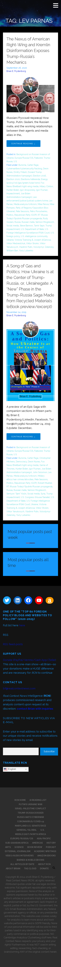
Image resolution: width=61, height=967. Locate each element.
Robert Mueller (45, 483)
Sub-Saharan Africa (16, 843)
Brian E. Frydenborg (16, 71)
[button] (56, 5)
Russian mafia (28, 222)
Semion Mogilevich (45, 222)
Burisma (22, 165)
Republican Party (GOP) (25, 215)
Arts (8, 847)
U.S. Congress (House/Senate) (35, 497)
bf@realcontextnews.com (19, 688)
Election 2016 (39, 176)
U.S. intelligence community (34, 236)
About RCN (44, 864)
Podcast (51, 847)
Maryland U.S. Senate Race (30, 826)
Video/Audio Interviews (19, 855)
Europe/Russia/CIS (24, 158)
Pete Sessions (22, 211)
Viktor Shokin (32, 243)
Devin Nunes (34, 461)
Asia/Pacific (44, 838)
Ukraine (10, 240)
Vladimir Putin (25, 247)
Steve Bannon (26, 225)
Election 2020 (13, 179)
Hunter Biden (13, 190)
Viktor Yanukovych (15, 511)
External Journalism (17, 851)
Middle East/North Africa (30, 834)
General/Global (26, 830)
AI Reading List (37, 800)
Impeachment (13, 193)
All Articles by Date (22, 864)
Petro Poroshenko (38, 211)
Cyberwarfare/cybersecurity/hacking (24, 168)
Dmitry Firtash (20, 172)
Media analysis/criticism (25, 204)
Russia (18, 222)
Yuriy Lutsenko (26, 250)
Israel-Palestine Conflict (30, 808)
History (51, 843)
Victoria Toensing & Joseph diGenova (33, 240)
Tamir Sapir (39, 225)
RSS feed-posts (13, 644)
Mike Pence (43, 204)
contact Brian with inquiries (35, 708)
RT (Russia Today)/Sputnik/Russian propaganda (29, 486)
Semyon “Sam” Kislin (16, 493)
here (22, 625)
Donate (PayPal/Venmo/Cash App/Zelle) (29, 659)
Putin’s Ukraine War (30, 804)
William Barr (12, 250)
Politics (10, 215)
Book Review (34, 847)
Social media (13, 225)
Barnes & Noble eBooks (30, 860)
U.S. (15, 161)
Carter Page (32, 165)
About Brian (13, 868)
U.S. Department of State (32, 229)
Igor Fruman (42, 190)
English (11, 769)
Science (19, 847)
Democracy (21, 461)
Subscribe (49, 751)
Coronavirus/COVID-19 (30, 821)
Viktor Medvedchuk (16, 243)
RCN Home (20, 800)
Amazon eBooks (46, 855)
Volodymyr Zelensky (43, 247)
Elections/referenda (30, 179)
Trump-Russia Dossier (31, 813)
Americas (37, 843)
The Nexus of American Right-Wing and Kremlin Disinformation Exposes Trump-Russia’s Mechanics (28, 51)
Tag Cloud (30, 868)
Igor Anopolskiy (27, 190)
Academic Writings (45, 851)
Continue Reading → (23, 143)
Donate (44, 868)
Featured (38, 158)
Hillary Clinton (46, 186)
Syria (43, 493)
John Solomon (40, 472)
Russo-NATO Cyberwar (30, 817)
